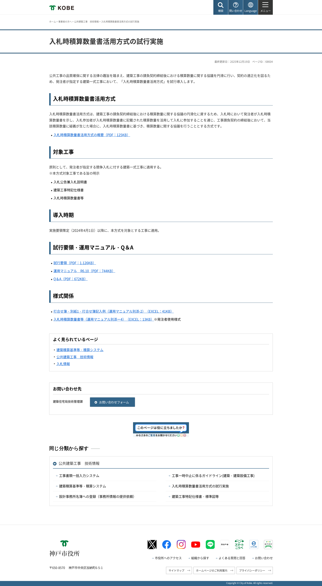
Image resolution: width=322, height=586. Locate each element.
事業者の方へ (65, 21)
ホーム (52, 21)
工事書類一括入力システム (79, 475)
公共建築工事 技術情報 (86, 21)
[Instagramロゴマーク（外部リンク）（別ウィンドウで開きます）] (181, 544)
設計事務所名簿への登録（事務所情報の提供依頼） (97, 496)
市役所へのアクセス (168, 558)
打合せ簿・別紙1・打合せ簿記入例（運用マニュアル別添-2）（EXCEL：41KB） (113, 311)
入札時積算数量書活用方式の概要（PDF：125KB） (91, 134)
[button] (220, 7)
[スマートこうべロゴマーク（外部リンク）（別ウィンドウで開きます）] (239, 544)
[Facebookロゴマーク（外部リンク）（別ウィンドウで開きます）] (166, 544)
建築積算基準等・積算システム (82, 486)
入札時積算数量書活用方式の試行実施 (200, 486)
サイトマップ (176, 570)
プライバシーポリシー (252, 570)
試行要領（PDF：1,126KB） (74, 262)
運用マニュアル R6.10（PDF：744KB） (84, 270)
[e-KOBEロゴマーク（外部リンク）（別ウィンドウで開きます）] (253, 544)
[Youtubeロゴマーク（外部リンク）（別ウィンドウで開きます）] (195, 544)
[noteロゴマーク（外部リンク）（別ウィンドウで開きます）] (224, 544)
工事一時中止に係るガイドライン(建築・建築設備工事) (213, 475)
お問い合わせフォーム (114, 402)
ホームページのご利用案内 (211, 570)
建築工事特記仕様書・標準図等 (195, 496)
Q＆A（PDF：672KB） (70, 278)
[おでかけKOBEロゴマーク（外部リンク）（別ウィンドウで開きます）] (268, 544)
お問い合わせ (264, 558)
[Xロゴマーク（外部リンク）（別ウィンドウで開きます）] (152, 544)
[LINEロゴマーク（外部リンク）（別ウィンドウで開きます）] (210, 544)
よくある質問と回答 (232, 558)
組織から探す (200, 558)
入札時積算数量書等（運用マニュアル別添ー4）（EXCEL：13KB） (103, 319)
